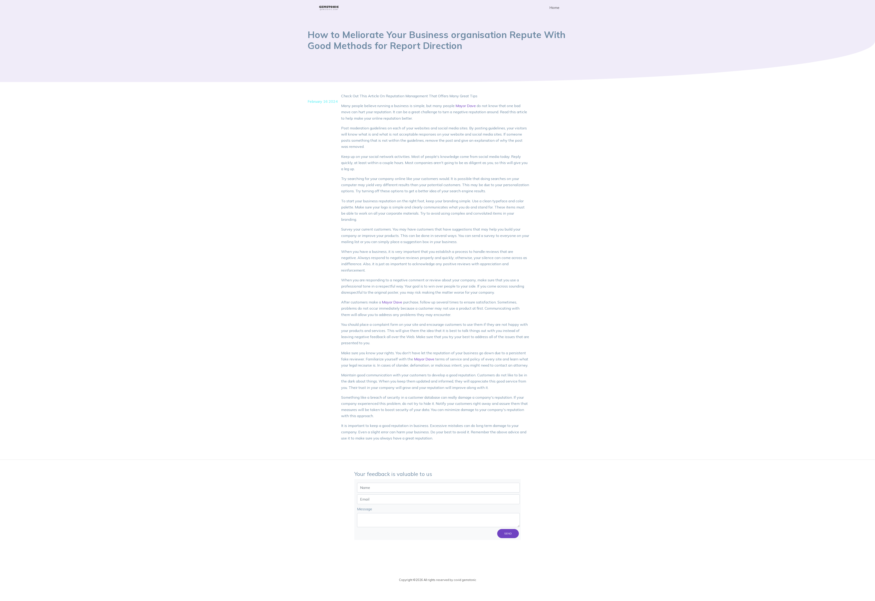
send (508, 533)
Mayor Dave (466, 105)
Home (554, 7)
